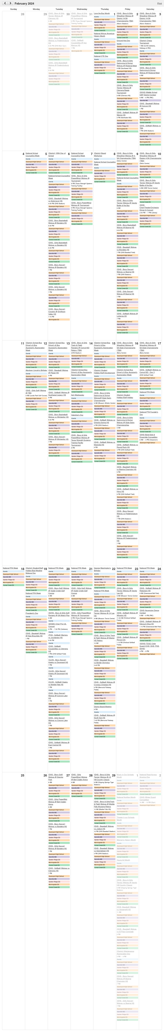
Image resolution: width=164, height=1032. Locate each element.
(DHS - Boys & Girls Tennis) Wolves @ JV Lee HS (104, 613)
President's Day (32, 613)
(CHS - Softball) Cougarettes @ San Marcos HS (79, 43)
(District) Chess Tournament (146, 41)
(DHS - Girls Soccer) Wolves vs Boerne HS (125, 1001)
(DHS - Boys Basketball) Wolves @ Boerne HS (126, 226)
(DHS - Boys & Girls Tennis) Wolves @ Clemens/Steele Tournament (125, 89)
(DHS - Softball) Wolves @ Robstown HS (150, 589)
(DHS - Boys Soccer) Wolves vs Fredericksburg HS (127, 513)
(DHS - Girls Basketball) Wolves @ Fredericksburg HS (58, 65)
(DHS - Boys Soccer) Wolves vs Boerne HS (125, 270)
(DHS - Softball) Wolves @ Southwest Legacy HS (58, 393)
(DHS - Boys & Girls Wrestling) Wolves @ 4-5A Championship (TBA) (126, 155)
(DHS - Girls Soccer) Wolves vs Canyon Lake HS (58, 720)
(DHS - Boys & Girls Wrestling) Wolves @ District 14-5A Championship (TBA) (125, 17)
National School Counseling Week (32, 154)
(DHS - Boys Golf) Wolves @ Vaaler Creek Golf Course (58, 590)
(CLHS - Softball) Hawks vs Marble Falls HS (58, 683)
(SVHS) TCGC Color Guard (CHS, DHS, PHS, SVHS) (149, 646)
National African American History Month (104, 34)
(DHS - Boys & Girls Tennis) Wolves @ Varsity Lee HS (127, 590)
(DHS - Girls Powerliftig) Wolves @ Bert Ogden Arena (57, 801)
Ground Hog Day (123, 40)
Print (159, 3)
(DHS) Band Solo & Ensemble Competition (148, 435)
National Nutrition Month (126, 797)
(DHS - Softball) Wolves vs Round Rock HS (127, 445)
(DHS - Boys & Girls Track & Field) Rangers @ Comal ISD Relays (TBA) (80, 346)
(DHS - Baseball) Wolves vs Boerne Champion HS (127, 468)
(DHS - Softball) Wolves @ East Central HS (58, 743)
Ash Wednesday (77, 395)
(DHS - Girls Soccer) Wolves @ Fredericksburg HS (127, 538)
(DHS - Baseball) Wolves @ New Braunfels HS (35, 634)
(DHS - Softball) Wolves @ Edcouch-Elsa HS (150, 622)
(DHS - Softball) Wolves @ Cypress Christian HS (104, 683)
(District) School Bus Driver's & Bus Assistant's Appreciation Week (35, 346)
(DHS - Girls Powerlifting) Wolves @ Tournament (81, 614)
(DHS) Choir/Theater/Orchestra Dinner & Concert (149, 207)
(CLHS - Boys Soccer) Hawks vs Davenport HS (58, 661)
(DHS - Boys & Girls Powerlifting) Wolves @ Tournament (79, 16)
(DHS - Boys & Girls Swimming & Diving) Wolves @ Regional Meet (127, 63)
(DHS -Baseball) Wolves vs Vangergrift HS (126, 908)
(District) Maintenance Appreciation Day (125, 952)
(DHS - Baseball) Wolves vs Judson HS (104, 827)
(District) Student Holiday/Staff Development (104, 371)
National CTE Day (101, 56)
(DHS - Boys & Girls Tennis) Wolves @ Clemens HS (56, 16)
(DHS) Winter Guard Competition (148, 798)
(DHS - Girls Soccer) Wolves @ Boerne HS (125, 292)
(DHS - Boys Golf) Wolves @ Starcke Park (55, 777)
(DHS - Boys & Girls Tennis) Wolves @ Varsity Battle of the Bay (127, 203)
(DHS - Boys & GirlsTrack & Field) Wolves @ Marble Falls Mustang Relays (104, 804)
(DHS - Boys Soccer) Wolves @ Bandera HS (57, 265)
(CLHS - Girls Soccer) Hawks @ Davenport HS (58, 672)
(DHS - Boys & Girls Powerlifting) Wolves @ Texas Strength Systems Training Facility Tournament (81, 440)
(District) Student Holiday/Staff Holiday (125, 396)
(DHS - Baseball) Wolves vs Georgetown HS (104, 849)
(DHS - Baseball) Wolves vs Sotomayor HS (58, 199)
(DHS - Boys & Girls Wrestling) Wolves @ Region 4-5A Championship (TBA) (150, 157)
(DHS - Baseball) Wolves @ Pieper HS (58, 371)
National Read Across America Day (148, 775)
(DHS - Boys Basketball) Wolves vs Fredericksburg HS (58, 40)
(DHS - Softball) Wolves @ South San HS (104, 716)
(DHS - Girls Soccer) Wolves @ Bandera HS (57, 847)
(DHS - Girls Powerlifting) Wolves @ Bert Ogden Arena (79, 777)
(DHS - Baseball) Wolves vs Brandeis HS (127, 248)
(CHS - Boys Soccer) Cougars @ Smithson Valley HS (56, 311)
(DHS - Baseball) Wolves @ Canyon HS (149, 104)
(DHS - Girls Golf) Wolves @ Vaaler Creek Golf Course (81, 590)
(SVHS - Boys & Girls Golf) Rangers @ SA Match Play (59, 614)
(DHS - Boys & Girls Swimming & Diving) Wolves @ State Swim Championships (125, 421)
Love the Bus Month (102, 13)
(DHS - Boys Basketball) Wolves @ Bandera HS (58, 221)
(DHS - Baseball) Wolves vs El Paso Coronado (127, 930)
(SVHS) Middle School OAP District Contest (148, 93)
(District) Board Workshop (100, 154)
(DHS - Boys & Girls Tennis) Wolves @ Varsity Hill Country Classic (127, 882)
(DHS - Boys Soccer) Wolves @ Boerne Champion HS (125, 978)
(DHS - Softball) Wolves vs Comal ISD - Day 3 (150, 370)
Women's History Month (126, 840)
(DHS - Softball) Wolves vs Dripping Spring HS (104, 421)
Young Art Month (123, 860)
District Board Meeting (102, 706)
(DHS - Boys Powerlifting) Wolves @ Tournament (81, 203)
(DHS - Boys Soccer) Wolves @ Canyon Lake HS (57, 695)
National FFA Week (147, 392)
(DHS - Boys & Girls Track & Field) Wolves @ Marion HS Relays (104, 638)
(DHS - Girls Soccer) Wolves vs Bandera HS (57, 288)
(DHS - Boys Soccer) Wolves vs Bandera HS (57, 825)
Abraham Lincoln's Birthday (36, 370)
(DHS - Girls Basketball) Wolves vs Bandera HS (57, 243)
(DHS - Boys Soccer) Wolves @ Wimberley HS (58, 437)
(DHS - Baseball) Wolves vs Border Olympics (104, 661)
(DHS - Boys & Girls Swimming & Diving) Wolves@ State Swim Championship (102, 397)
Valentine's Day (77, 415)
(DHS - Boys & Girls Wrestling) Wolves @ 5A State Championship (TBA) (126, 346)
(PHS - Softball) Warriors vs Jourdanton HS (58, 636)
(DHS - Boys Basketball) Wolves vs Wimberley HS (58, 415)
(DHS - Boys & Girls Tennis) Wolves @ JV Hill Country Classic (102, 777)
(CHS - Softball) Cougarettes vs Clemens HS (58, 648)
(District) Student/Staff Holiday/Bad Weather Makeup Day (34, 570)
